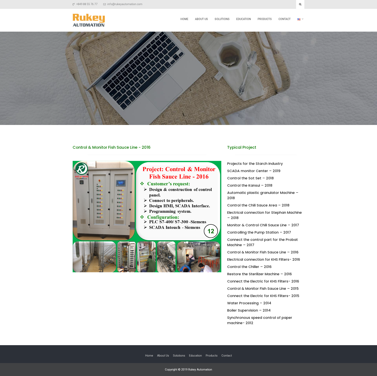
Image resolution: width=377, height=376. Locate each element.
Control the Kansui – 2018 (249, 185)
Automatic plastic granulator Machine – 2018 (262, 195)
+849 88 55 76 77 (86, 4)
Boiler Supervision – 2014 (249, 310)
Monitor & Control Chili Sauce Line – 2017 (263, 225)
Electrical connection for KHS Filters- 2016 (263, 259)
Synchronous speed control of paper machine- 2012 (259, 320)
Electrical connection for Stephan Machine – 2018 (264, 215)
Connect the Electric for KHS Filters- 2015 (263, 295)
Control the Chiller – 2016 (249, 266)
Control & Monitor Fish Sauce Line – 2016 (262, 252)
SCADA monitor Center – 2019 (253, 170)
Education (243, 19)
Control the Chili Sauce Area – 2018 (258, 205)
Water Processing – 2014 (249, 303)
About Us (201, 19)
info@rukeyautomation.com (124, 4)
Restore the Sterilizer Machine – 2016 (259, 273)
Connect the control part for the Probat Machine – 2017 (262, 242)
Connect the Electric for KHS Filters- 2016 (263, 281)
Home (184, 19)
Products (265, 19)
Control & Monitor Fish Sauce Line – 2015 (263, 288)
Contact (284, 19)
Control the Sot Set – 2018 (250, 178)
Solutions (222, 19)
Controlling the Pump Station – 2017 (259, 232)
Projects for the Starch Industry (255, 163)
